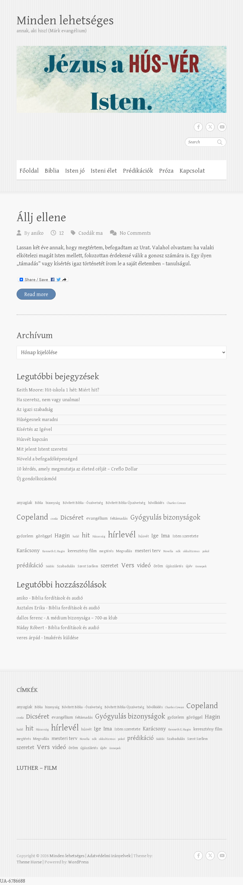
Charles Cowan (176, 503)
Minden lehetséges (65, 20)
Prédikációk (138, 170)
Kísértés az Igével (34, 429)
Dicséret (72, 517)
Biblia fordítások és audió (57, 598)
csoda (54, 519)
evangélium (97, 518)
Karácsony (28, 550)
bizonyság (53, 503)
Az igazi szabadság (35, 409)
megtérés (106, 551)
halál (76, 536)
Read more (36, 294)
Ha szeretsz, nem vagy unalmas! (48, 400)
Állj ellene (41, 217)
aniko (37, 233)
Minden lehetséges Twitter (210, 127)
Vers (127, 565)
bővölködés (156, 503)
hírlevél (122, 535)
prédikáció (30, 565)
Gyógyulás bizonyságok (165, 517)
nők (178, 551)
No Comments (135, 233)
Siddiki (50, 566)
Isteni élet (104, 170)
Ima (165, 535)
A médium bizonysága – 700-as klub (82, 618)
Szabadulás (66, 566)
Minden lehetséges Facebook (198, 127)
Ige (155, 535)
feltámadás (119, 518)
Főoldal (29, 170)
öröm (158, 565)
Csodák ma (91, 233)
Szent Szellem (88, 566)
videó (144, 565)
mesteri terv (148, 551)
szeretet (110, 566)
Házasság (98, 536)
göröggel (44, 536)
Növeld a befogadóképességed (47, 459)
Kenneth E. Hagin (53, 551)
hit (86, 535)
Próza (166, 170)
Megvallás (124, 551)
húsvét (143, 536)
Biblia (52, 170)
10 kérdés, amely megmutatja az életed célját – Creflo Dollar (77, 469)
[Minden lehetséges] (121, 75)
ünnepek (201, 566)
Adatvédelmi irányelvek (109, 855)
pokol (205, 551)
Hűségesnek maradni (37, 420)
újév (189, 566)
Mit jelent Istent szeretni (42, 449)
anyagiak (24, 502)
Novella (168, 551)
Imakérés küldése (61, 638)
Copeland (32, 517)
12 (61, 233)
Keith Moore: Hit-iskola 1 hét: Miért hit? (58, 390)
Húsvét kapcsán (32, 439)
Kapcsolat (192, 170)
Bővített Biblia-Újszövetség (126, 503)
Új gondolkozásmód (36, 479)
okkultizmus (191, 551)
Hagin (62, 535)
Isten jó (75, 170)
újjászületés (174, 566)
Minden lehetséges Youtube (222, 127)
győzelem (25, 536)
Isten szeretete (185, 536)
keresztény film (82, 550)
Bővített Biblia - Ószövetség (83, 503)
